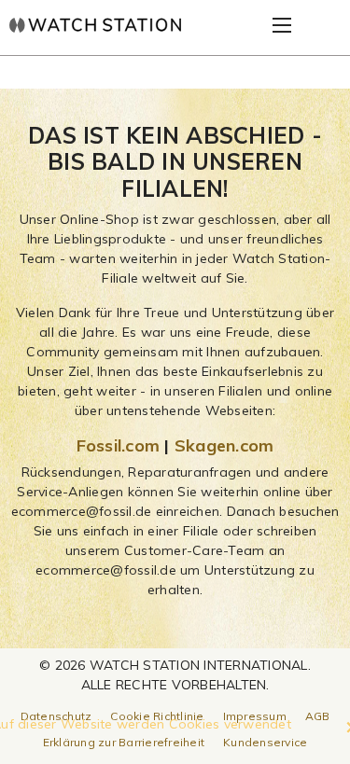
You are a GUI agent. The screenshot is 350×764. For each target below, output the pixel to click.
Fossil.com (119, 445)
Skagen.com (224, 445)
